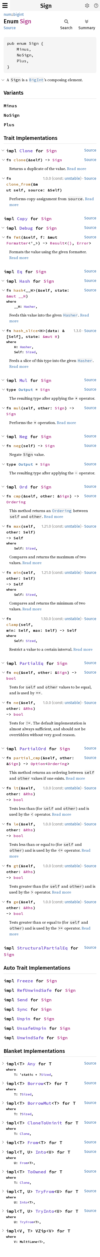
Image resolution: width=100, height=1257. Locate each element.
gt (16, 865)
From (32, 1142)
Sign (46, 5)
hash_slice (26, 330)
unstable (72, 178)
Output (25, 389)
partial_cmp (27, 757)
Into (40, 1152)
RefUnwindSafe (34, 990)
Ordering (16, 501)
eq (16, 672)
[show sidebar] (5, 5)
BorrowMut (39, 1103)
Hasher (29, 306)
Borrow (35, 1083)
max (17, 526)
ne (16, 702)
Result (57, 243)
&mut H (50, 336)
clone (20, 159)
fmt (17, 237)
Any (31, 1064)
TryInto (44, 1211)
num (7, 14)
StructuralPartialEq (42, 948)
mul (17, 408)
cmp (17, 496)
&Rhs (28, 708)
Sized (30, 352)
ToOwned (36, 1172)
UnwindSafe (30, 1037)
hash (18, 290)
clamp (12, 624)
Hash (24, 281)
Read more (76, 168)
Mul (23, 380)
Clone (26, 151)
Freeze (25, 981)
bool (11, 678)
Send (22, 1000)
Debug (26, 228)
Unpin (23, 1019)
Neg (23, 436)
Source (10, 28)
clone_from (18, 184)
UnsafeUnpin (31, 1028)
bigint (18, 14)
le (16, 824)
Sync (22, 1009)
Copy (22, 218)
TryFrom (44, 1191)
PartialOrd (32, 748)
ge (16, 901)
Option (38, 763)
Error (83, 243)
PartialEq (31, 663)
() (69, 243)
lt (16, 788)
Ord (23, 487)
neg (17, 445)
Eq (19, 271)
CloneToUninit (44, 1123)
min (17, 572)
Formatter (17, 243)
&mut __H (16, 296)
